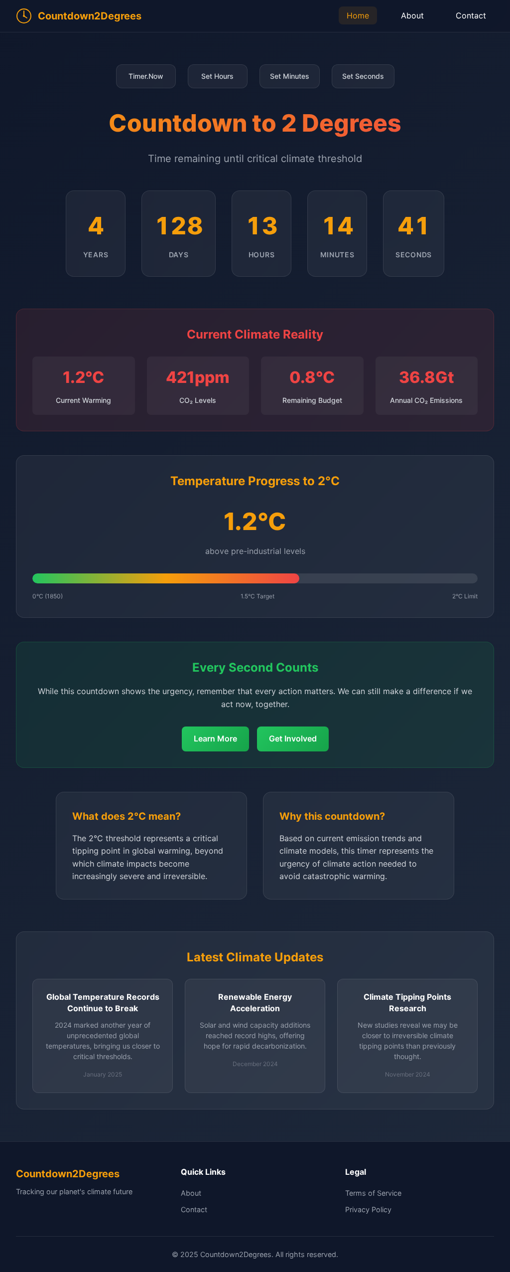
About (412, 15)
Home (358, 15)
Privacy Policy (368, 1209)
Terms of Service (373, 1193)
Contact (471, 15)
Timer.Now (145, 76)
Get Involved (293, 738)
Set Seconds (363, 76)
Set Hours (217, 76)
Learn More (215, 738)
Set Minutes (289, 76)
